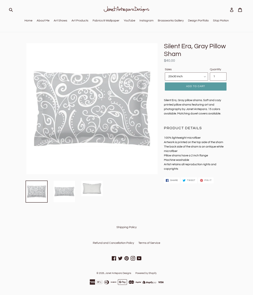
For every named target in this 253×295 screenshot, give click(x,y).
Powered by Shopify (146, 273)
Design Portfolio (198, 20)
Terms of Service (149, 242)
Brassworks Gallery (171, 20)
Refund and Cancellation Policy (113, 242)
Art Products (79, 20)
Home (28, 20)
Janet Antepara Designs (118, 273)
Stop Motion (221, 20)
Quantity (215, 69)
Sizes (168, 69)
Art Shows (60, 20)
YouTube (129, 20)
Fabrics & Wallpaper (106, 20)
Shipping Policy (126, 227)
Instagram (146, 20)
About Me (43, 20)
